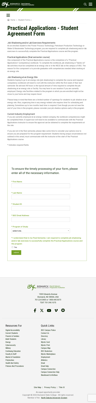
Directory (44, 336)
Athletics (44, 360)
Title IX (62, 387)
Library (43, 339)
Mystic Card (45, 342)
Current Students (12, 333)
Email (43, 363)
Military (8, 348)
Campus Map (45, 348)
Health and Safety (12, 363)
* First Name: (17, 182)
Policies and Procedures (15, 366)
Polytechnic (10, 360)
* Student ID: (17, 204)
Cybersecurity (11, 345)
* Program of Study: (20, 227)
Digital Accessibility (13, 330)
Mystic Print (45, 345)
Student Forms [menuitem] (24, 20)
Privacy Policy (50, 387)
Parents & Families (12, 336)
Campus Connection (48, 369)
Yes (15, 247)
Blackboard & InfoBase (49, 375)
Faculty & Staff (11, 354)
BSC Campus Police (48, 330)
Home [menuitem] (12, 20)
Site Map (37, 387)
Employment (45, 357)
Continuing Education (13, 351)
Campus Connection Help (50, 372)
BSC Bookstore (46, 351)
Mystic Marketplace (48, 354)
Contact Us (45, 333)
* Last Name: (17, 193)
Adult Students (11, 339)
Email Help (45, 366)
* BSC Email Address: (20, 215)
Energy (8, 342)
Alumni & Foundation (13, 357)
